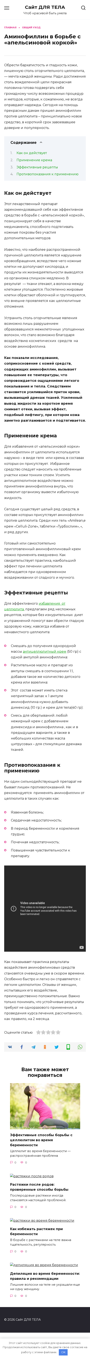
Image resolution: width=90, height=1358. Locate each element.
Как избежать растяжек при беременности (36, 1231)
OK (63, 1352)
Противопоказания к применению (47, 174)
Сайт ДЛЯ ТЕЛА (45, 7)
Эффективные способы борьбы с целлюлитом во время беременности (41, 1140)
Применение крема (34, 160)
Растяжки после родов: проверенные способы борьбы (39, 1187)
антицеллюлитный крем (44, 652)
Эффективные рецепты (37, 167)
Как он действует (32, 153)
